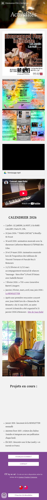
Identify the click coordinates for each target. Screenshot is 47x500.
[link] (23, 160)
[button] (2, 3)
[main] (23, 14)
